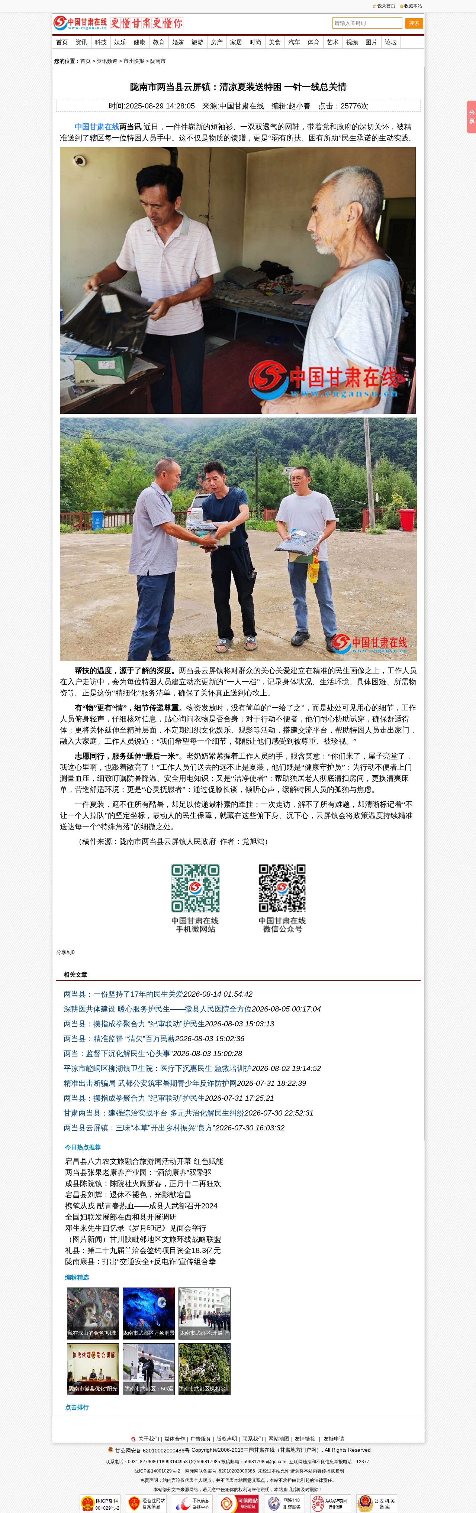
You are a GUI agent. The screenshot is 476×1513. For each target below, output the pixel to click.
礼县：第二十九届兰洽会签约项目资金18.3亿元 (143, 1250)
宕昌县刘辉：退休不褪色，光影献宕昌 (128, 1195)
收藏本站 (413, 6)
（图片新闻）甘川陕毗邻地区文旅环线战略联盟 (143, 1239)
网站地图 (278, 1439)
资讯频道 (107, 61)
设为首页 (386, 6)
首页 (62, 42)
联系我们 (252, 1439)
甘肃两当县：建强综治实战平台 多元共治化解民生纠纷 (154, 1113)
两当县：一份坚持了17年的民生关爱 (123, 994)
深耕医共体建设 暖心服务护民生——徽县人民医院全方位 (158, 1009)
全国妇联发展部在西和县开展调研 (121, 1217)
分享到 (64, 952)
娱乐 (120, 42)
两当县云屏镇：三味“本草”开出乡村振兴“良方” (139, 1128)
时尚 (255, 42)
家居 (236, 42)
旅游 (197, 42)
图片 (371, 42)
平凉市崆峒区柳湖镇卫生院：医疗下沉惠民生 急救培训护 (158, 1068)
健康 (139, 42)
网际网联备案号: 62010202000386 (220, 1471)
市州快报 (133, 61)
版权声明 (226, 1439)
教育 (159, 42)
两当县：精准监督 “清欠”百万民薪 (119, 1039)
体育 (313, 42)
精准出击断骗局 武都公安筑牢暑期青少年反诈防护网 (150, 1083)
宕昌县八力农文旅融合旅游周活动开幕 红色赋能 (144, 1161)
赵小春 (300, 106)
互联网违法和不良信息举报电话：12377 (329, 1461)
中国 (82, 127)
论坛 (391, 42)
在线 (111, 127)
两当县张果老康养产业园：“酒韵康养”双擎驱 (138, 1172)
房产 (217, 42)
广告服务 (200, 1439)
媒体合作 (174, 1439)
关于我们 (148, 1439)
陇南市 (158, 61)
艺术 (333, 42)
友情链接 (305, 1439)
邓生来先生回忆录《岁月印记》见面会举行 (135, 1228)
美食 (275, 42)
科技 (101, 42)
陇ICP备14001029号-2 (158, 1471)
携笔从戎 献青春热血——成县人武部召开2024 (141, 1206)
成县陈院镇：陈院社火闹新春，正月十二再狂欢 (143, 1183)
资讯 (81, 42)
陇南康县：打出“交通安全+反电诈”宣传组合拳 (140, 1261)
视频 (352, 42)
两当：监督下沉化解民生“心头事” (118, 1053)
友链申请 (334, 1439)
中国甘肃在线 (241, 106)
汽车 (294, 42)
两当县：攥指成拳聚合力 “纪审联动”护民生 (134, 1024)
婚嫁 (178, 42)
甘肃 (97, 127)
